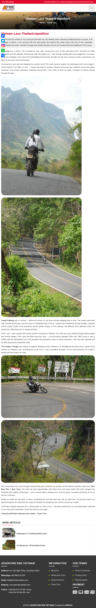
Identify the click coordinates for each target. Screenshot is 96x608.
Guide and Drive (57, 580)
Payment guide (81, 580)
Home (42, 23)
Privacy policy (81, 575)
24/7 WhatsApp (8, 2)
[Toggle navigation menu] (91, 7)
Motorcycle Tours (58, 575)
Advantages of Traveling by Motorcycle (32, 534)
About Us (55, 571)
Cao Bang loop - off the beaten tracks (31, 545)
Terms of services (82, 571)
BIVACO (69, 605)
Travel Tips (55, 584)
